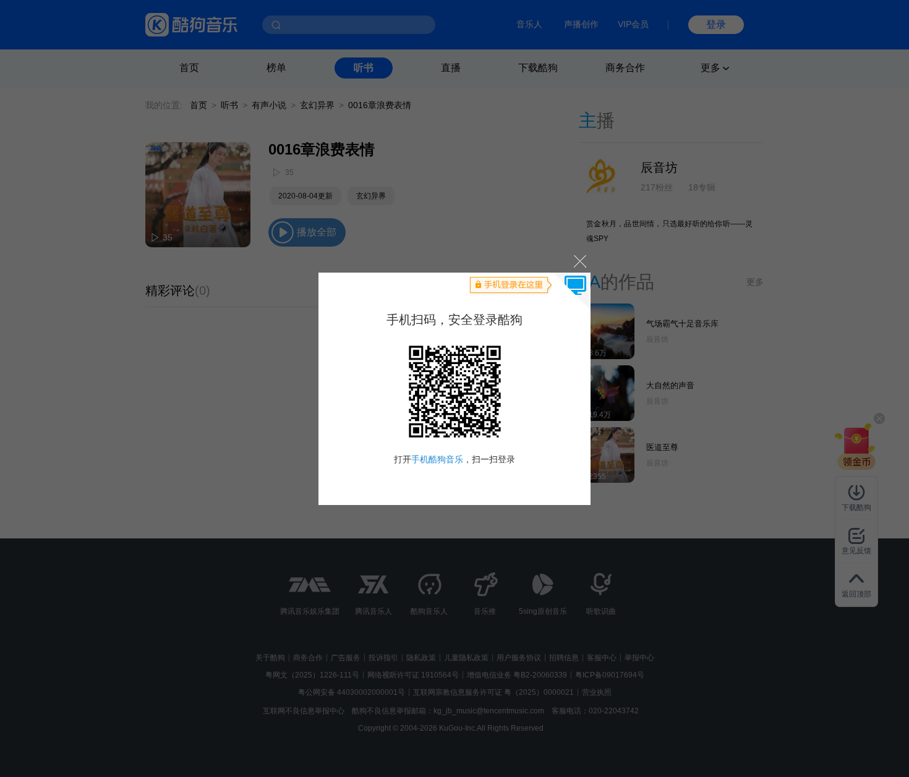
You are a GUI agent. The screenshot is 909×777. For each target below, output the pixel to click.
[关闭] (579, 261)
